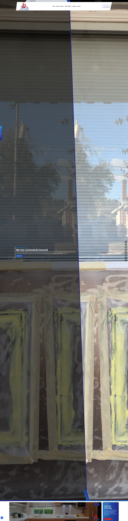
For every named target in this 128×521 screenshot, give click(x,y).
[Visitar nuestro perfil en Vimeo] (126, 247)
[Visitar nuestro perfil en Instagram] (126, 242)
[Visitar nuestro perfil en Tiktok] (126, 252)
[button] (106, 6)
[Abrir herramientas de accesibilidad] (2, 517)
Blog (66, 6)
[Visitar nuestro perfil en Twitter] (126, 258)
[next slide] (95, 504)
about (57, 6)
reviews (74, 6)
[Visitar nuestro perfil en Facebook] (126, 250)
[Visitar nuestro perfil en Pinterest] (126, 255)
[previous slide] (98, 504)
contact (79, 6)
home (54, 6)
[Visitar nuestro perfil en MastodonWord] (126, 245)
